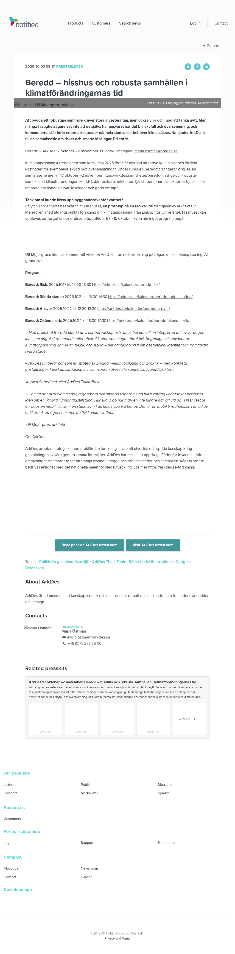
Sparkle (164, 793)
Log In (195, 23)
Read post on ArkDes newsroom (90, 545)
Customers (12, 819)
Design (182, 561)
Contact (221, 23)
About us (11, 868)
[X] (188, 66)
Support (87, 842)
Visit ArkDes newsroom (153, 545)
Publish (86, 784)
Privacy (110, 938)
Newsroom (89, 868)
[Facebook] (197, 66)
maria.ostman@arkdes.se (156, 151)
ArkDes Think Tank (108, 561)
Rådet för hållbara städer (150, 561)
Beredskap (34, 568)
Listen (8, 784)
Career (86, 877)
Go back (214, 45)
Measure (165, 784)
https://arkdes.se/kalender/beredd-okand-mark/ (148, 320)
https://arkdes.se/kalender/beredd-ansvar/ (133, 308)
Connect (10, 793)
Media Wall (89, 793)
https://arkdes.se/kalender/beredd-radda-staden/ (150, 296)
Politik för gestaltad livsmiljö (64, 561)
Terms (126, 938)
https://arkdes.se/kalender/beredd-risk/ (126, 284)
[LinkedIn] (206, 66)
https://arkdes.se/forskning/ (171, 467)
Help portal (167, 842)
